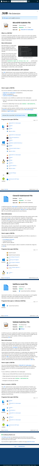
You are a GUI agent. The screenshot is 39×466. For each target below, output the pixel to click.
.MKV (31, 359)
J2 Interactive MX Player (14, 179)
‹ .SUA (15, 446)
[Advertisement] (19, 6)
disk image (14, 206)
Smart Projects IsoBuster (14, 262)
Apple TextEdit (10, 111)
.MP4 (7, 356)
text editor (13, 131)
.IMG (22, 209)
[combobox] (19, 1)
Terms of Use (15, 465)
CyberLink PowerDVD (8, 95)
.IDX (9, 337)
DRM (9, 219)
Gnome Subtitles (12, 165)
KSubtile (10, 162)
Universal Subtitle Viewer (14, 148)
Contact (35, 465)
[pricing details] (36, 120)
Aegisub (4, 109)
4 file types (5, 18)
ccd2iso (10, 272)
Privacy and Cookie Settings (26, 465)
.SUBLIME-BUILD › (21, 446)
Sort (34, 120)
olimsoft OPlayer (12, 172)
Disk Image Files (7, 277)
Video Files (6, 189)
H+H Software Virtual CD (8, 239)
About (32, 465)
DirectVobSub (12, 410)
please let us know (31, 441)
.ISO (4, 246)
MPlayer (5, 94)
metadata (15, 347)
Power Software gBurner (14, 267)
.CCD (26, 209)
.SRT (4, 72)
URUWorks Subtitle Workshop (15, 143)
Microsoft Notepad (29, 109)
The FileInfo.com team (6, 437)
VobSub (10, 407)
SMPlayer (11, 417)
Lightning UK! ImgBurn (14, 259)
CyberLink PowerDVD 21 (14, 137)
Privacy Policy (19, 465)
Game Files (6, 315)
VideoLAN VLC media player (27, 29)
